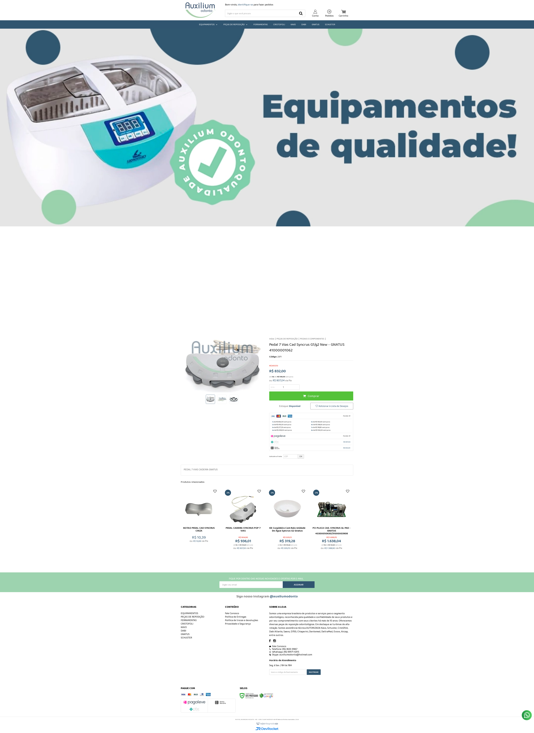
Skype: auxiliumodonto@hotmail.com (292, 654)
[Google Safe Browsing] (266, 695)
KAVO (184, 627)
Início (271, 338)
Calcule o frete (275, 456)
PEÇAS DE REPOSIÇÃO (287, 338)
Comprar (313, 396)
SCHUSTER (186, 637)
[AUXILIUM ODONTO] (201, 10)
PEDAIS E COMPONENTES (312, 338)
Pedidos (329, 16)
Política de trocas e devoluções (241, 620)
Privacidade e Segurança (238, 624)
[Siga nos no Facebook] (271, 641)
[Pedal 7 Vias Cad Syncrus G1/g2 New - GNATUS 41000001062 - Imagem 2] (222, 399)
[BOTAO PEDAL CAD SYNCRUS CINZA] (199, 523)
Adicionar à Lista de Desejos (333, 406)
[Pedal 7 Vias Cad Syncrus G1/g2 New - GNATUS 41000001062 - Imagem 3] (233, 399)
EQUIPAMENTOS (189, 613)
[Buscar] (300, 13)
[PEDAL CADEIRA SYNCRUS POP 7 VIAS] (243, 523)
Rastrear (313, 672)
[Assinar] (299, 584)
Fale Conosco (232, 613)
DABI (183, 630)
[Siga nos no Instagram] (276, 641)
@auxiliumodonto (284, 596)
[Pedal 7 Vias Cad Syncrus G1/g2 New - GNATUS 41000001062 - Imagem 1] (210, 399)
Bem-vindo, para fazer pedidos (249, 4)
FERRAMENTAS (189, 620)
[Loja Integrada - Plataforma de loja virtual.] (267, 723)
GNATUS (185, 634)
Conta (315, 16)
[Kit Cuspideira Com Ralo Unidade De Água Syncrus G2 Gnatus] (287, 523)
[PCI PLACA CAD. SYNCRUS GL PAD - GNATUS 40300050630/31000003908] (331, 523)
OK (300, 456)
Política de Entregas (235, 617)
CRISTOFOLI (187, 624)
